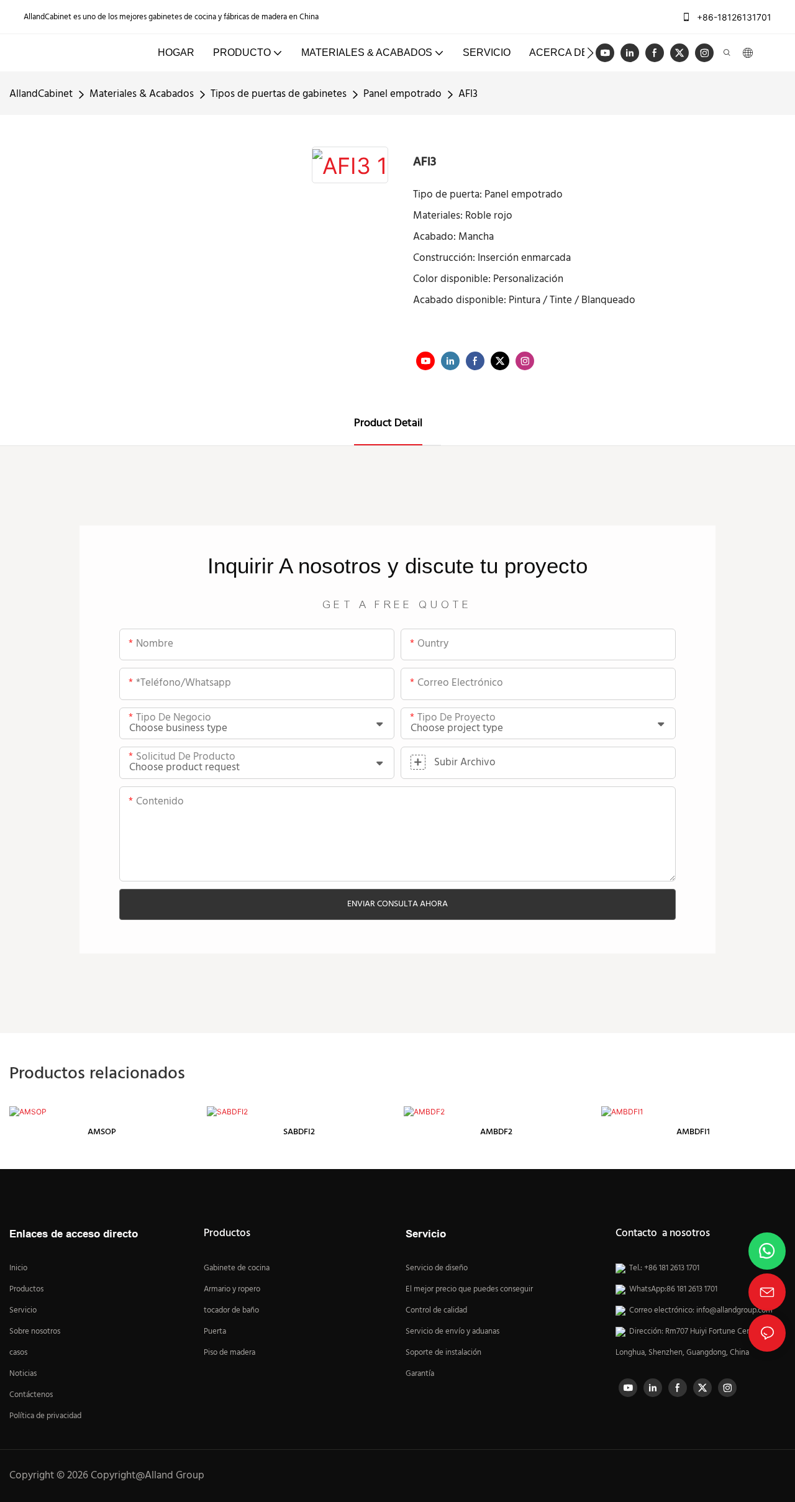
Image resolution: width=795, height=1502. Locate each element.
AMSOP (102, 1132)
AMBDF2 (496, 1132)
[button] (590, 52)
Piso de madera (229, 1353)
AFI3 (468, 94)
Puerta (215, 1332)
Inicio (18, 1268)
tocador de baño (231, 1310)
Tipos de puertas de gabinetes (279, 94)
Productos (26, 1289)
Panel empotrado (402, 94)
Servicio (24, 1310)
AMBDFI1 (693, 1132)
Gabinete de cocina (237, 1268)
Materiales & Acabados (141, 94)
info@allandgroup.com (734, 1310)
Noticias (23, 1374)
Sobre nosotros (34, 1332)
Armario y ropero (232, 1289)
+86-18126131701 (732, 17)
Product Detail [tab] (388, 423)
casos (18, 1353)
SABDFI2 (299, 1132)
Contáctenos (31, 1395)
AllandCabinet (41, 94)
